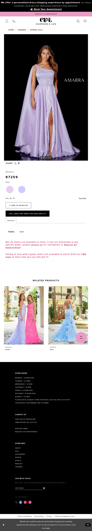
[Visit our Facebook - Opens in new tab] (20, 502)
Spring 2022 (36, 30)
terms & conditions (24, 516)
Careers (19, 467)
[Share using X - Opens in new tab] (15, 163)
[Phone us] (13, 21)
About (18, 448)
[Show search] (78, 21)
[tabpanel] (46, 97)
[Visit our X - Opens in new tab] (16, 502)
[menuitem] (6, 21)
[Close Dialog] (3, 525)
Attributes (11, 220)
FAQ (17, 451)
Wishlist (19, 464)
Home (11, 30)
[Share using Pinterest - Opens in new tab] (19, 163)
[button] (6, 21)
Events (18, 457)
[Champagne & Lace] (46, 21)
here (48, 528)
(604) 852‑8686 (21, 429)
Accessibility (39, 516)
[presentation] (24, 315)
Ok (88, 525)
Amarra (22, 30)
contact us (37, 245)
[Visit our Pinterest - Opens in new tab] (25, 502)
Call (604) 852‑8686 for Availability (28, 214)
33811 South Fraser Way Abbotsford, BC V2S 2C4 (26, 420)
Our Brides (20, 454)
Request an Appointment (26, 432)
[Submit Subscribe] (44, 488)
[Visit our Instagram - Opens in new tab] (30, 502)
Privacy (49, 516)
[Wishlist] (85, 21)
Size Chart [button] (82, 198)
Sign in (18, 460)
